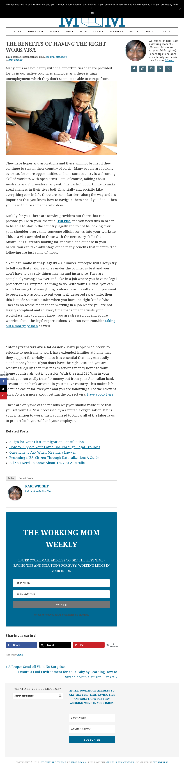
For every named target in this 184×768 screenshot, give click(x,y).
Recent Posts (26, 478)
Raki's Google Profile (38, 491)
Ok (93, 13)
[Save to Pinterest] (3, 395)
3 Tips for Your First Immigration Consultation (46, 442)
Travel (20, 655)
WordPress (161, 762)
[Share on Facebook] (3, 381)
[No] (179, 9)
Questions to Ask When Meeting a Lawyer (42, 452)
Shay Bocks (78, 762)
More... (169, 60)
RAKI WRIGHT (37, 486)
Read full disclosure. (56, 57)
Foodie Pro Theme (53, 762)
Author (11, 478)
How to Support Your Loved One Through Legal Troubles (54, 447)
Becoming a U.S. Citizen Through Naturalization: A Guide (54, 458)
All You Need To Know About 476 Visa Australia (47, 463)
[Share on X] (3, 388)
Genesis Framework (120, 762)
